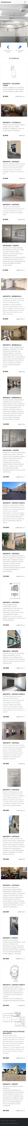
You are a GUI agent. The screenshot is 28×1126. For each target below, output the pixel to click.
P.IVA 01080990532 (13, 1123)
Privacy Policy (4, 1123)
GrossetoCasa (6, 2)
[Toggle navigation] (25, 2)
